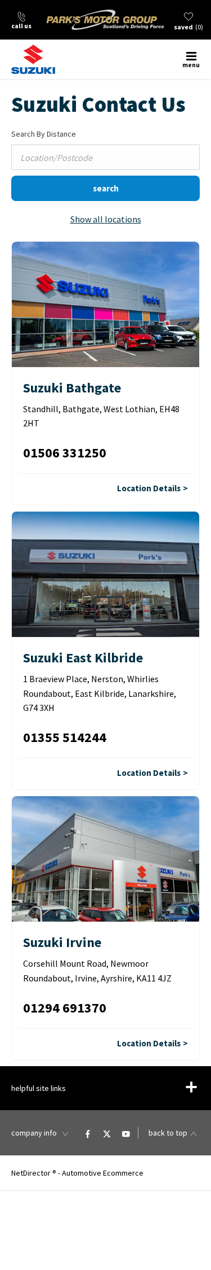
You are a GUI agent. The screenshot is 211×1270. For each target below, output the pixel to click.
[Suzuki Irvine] (105, 859)
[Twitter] (107, 1132)
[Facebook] (87, 1132)
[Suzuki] (42, 59)
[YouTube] (126, 1132)
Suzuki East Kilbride (83, 657)
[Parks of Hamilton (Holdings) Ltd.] (105, 20)
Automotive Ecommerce (102, 1173)
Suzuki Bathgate (72, 387)
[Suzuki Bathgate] (105, 304)
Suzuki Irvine (62, 942)
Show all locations (105, 219)
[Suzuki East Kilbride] (105, 574)
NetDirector (31, 1173)
